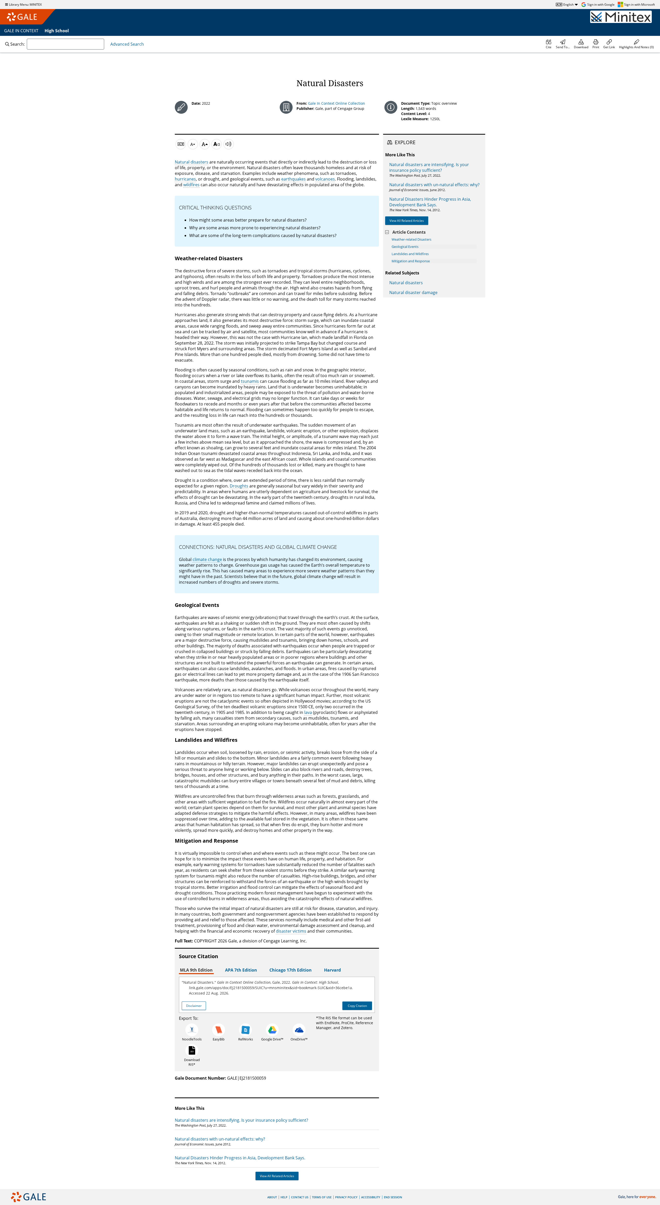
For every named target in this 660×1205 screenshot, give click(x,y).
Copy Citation (357, 1006)
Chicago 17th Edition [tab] (290, 970)
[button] (636, 44)
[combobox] (65, 44)
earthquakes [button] (293, 179)
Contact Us (299, 1197)
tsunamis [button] (250, 381)
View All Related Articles (277, 1176)
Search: (17, 44)
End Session (393, 1197)
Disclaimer (194, 1006)
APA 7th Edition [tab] (241, 970)
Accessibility (370, 1197)
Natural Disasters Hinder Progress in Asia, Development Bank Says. (240, 1158)
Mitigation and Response (411, 261)
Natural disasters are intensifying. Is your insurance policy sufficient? (241, 1120)
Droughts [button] (239, 486)
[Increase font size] (205, 144)
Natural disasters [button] (191, 162)
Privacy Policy (346, 1197)
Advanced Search (127, 44)
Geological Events (405, 246)
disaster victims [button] (291, 931)
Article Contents (409, 232)
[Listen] (229, 144)
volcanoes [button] (325, 179)
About (272, 1197)
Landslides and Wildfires (410, 253)
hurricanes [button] (185, 179)
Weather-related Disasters (411, 239)
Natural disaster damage (413, 292)
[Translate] (181, 144)
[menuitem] (548, 44)
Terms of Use (322, 1197)
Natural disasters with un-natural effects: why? (220, 1139)
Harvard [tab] (332, 970)
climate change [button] (207, 559)
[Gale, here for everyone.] (637, 1197)
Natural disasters (406, 283)
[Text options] (216, 144)
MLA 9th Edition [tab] (196, 970)
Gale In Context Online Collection (336, 103)
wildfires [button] (191, 185)
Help (283, 1197)
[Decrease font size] (193, 144)
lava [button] (308, 712)
